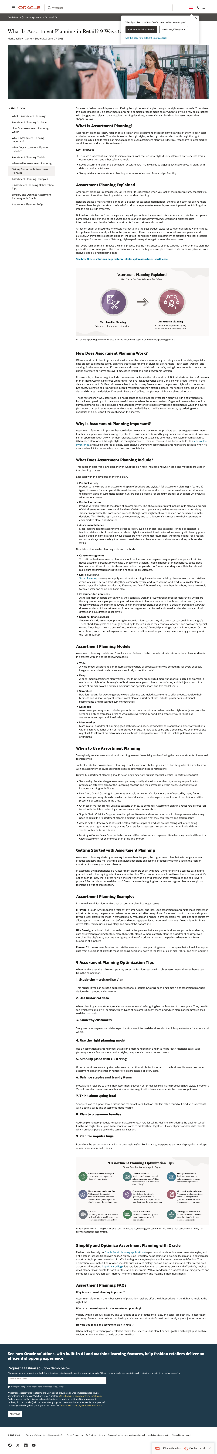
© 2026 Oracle (14, 1435)
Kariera (102, 1435)
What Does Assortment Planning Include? (30, 149)
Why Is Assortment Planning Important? (28, 139)
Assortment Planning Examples (30, 179)
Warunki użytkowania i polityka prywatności (44, 1435)
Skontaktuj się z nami (181, 1435)
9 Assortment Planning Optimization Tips (33, 186)
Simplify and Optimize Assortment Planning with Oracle (31, 196)
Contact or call (197, 1448)
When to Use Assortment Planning (31, 163)
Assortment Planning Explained (30, 122)
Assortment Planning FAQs (27, 204)
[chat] (157, 1448)
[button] (13, 8)
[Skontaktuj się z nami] (204, 8)
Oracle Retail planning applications (125, 1252)
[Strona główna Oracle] (29, 8)
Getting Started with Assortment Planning (30, 171)
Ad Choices (91, 1435)
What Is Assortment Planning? (29, 116)
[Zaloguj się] (197, 8)
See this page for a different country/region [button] (146, 37)
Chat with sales (171, 1448)
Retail (51, 17)
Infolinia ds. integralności (158, 1435)
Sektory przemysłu (34, 17)
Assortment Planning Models (28, 157)
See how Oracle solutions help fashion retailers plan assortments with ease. (122, 259)
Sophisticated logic (113, 1266)
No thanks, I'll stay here (174, 29)
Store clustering (88, 578)
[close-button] (209, 1448)
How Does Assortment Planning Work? (30, 130)
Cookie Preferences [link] (75, 1435)
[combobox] (108, 7)
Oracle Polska (14, 17)
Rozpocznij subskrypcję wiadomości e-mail (126, 1435)
